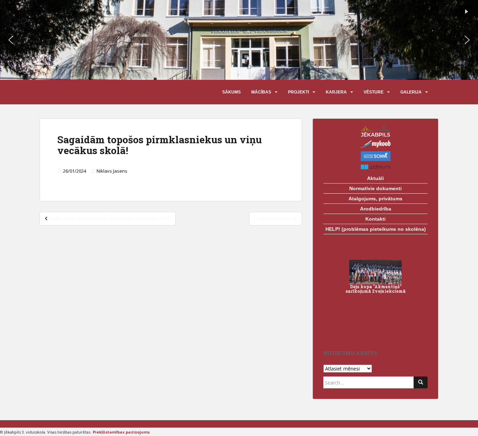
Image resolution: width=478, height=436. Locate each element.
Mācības (261, 92)
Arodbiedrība (375, 209)
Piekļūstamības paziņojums (121, 432)
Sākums (231, 92)
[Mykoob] (375, 144)
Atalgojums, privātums (375, 198)
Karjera (336, 92)
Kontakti (375, 219)
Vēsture (374, 92)
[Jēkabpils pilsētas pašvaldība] (375, 131)
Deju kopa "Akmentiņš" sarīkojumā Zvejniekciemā (376, 289)
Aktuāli (375, 178)
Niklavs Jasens (112, 171)
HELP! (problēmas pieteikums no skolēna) (375, 229)
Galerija (411, 92)
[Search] (421, 382)
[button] (10, 40)
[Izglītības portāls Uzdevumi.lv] (375, 167)
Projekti (298, 92)
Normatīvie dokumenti (375, 188)
